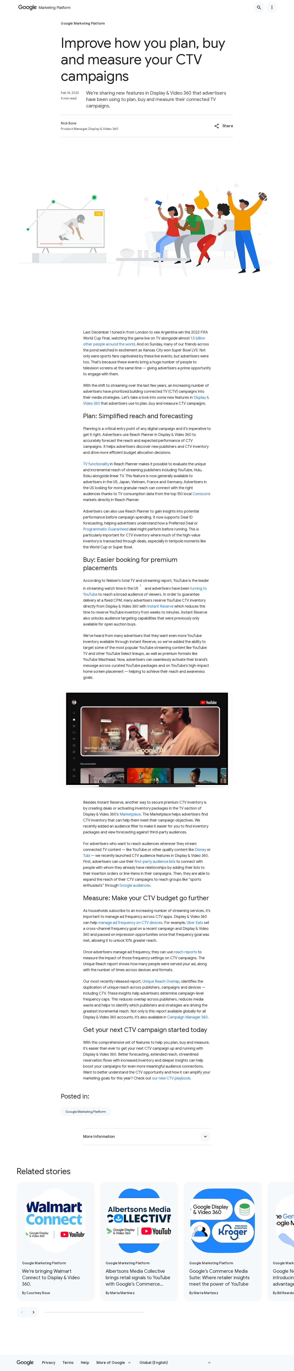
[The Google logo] (25, 1362)
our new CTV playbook (171, 1078)
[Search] (259, 7)
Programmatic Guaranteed (105, 529)
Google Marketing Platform (85, 1112)
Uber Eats (195, 922)
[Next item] (33, 1312)
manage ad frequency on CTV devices (130, 922)
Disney (200, 849)
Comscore (201, 494)
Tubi (86, 855)
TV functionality (96, 464)
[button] (223, 126)
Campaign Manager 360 (187, 1017)
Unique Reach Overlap (161, 981)
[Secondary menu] (271, 7)
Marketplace (130, 814)
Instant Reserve (160, 606)
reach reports (185, 952)
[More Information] (205, 1136)
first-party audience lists (155, 861)
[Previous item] (22, 1312)
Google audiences (134, 885)
